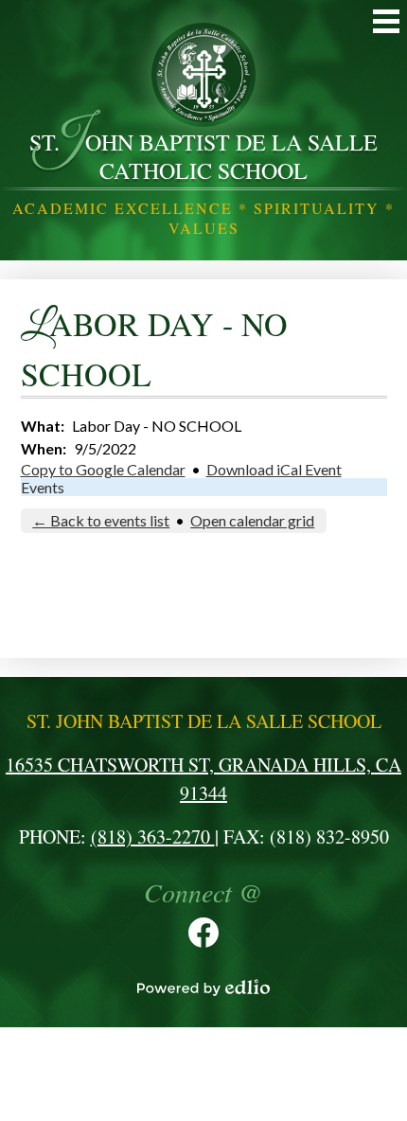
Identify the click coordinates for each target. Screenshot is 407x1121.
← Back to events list (100, 520)
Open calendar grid (252, 520)
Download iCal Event (274, 469)
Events (42, 487)
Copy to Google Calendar (103, 469)
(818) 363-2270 (153, 836)
